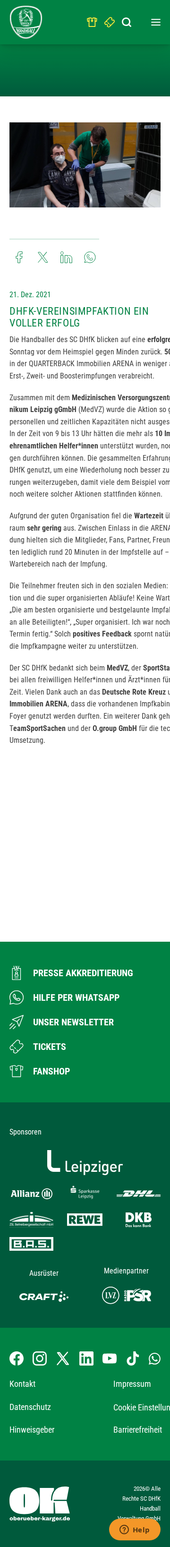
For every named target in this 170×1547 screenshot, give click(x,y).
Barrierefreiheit (137, 1430)
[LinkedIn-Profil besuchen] (86, 1358)
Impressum (132, 1384)
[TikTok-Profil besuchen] (133, 1358)
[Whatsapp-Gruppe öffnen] (155, 1358)
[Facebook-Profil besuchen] (16, 1358)
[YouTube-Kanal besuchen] (109, 1358)
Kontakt (22, 1384)
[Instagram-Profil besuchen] (40, 1358)
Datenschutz (30, 1407)
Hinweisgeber (31, 1430)
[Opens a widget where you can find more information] (135, 1530)
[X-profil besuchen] (63, 1358)
